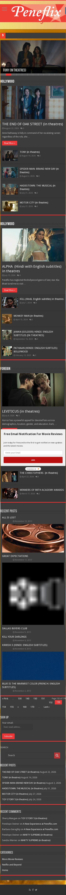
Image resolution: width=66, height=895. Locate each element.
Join (33, 459)
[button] (33, 434)
